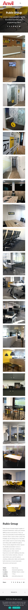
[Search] (19, 3)
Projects (14, 592)
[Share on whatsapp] (18, 26)
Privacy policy (16, 607)
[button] (24, 3)
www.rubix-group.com (17, 576)
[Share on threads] (12, 26)
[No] (26, 605)
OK (10, 607)
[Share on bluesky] (20, 26)
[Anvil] (8, 3)
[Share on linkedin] (16, 26)
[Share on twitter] (9, 26)
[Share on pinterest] (14, 26)
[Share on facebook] (7, 26)
